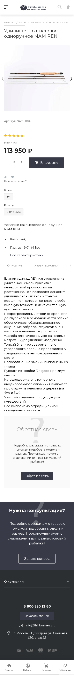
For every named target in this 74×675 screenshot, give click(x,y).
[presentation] (2, 78)
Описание (14, 265)
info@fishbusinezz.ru (41, 625)
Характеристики (47, 265)
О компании (14, 581)
